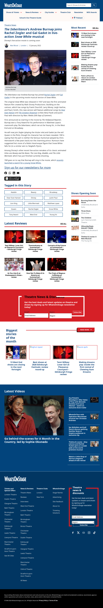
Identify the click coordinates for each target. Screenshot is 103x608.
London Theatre (10, 494)
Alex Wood (14, 45)
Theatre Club (65, 12)
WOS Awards (92, 12)
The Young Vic (86, 241)
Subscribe (77, 312)
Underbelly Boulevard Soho (89, 206)
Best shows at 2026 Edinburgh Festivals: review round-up (39, 366)
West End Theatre (27, 506)
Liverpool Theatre (11, 537)
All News (24, 580)
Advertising (57, 497)
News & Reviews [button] (32, 12)
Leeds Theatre (9, 533)
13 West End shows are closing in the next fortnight (16, 366)
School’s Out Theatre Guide (30, 18)
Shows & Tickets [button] (13, 12)
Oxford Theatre (26, 569)
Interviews (24, 501)
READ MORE (84, 330)
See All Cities (9, 556)
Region (52, 312)
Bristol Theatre (26, 526)
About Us (56, 506)
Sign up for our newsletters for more (27, 167)
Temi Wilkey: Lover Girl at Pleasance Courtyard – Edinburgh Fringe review (63, 368)
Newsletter (78, 12)
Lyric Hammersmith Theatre (88, 221)
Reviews (24, 497)
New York (40, 497)
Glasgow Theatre (10, 503)
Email (26, 312)
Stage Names (58, 493)
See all (96, 28)
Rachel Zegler (50, 94)
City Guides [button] (49, 12)
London (23, 45)
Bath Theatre (9, 508)
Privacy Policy (43, 600)
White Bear (85, 213)
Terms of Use (53, 600)
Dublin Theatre (10, 499)
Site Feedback (58, 501)
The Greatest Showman (28, 113)
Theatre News (10, 25)
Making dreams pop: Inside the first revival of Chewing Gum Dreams (87, 367)
